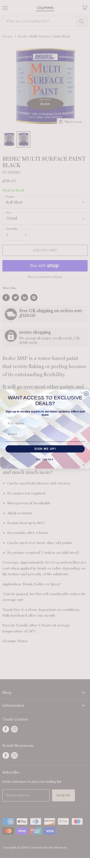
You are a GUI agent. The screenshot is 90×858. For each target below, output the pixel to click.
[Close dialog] (86, 393)
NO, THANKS (45, 459)
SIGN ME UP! (45, 448)
